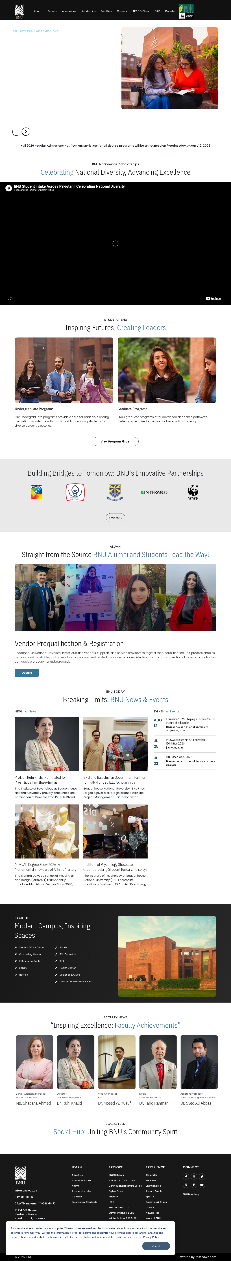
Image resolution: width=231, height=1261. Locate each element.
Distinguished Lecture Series (125, 1186)
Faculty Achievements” (148, 1025)
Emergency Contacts (84, 1202)
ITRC (111, 1202)
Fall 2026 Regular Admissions (35, 31)
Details (27, 673)
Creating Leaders (141, 327)
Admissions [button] (69, 11)
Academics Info (81, 1191)
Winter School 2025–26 (122, 1218)
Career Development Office (75, 981)
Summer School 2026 (121, 1213)
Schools (52, 11)
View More (115, 517)
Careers (122, 11)
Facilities (151, 1180)
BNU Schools (116, 1175)
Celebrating (57, 172)
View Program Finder (115, 441)
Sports (63, 947)
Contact (77, 1196)
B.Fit (61, 961)
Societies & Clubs (69, 974)
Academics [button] (88, 11)
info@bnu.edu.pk (26, 1190)
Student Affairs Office (31, 947)
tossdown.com (205, 1257)
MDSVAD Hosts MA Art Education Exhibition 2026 (185, 741)
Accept (156, 1246)
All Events (172, 711)
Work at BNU (153, 1218)
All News (30, 711)
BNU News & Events (139, 699)
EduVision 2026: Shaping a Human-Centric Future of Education (190, 721)
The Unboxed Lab (119, 1207)
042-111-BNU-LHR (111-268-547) (35, 1203)
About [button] (38, 11)
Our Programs (25, 79)
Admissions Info (81, 1180)
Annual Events (154, 1191)
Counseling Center (30, 954)
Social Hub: (70, 1131)
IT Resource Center (30, 961)
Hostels (23, 974)
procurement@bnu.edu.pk (51, 661)
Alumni (76, 1186)
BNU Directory (191, 1194)
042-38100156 (24, 1197)
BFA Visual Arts (23, 62)
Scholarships (50, 79)
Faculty (113, 1196)
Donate (170, 11)
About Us (77, 1175)
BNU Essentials (67, 954)
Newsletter (152, 1213)
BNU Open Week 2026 (179, 757)
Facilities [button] (106, 11)
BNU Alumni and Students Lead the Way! (151, 554)
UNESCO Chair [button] (140, 11)
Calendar (151, 1175)
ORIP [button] (157, 11)
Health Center (67, 968)
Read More (19, 68)
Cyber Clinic (116, 1191)
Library (23, 968)
